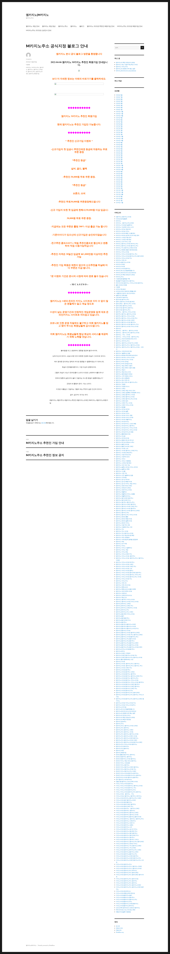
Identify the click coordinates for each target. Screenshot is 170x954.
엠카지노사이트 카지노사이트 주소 (126, 703)
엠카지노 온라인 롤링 (122, 517)
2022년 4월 (119, 182)
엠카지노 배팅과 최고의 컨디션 (125, 440)
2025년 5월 (119, 126)
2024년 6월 (119, 149)
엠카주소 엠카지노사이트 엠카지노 (126, 322)
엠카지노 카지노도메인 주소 (124, 554)
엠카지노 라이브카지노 (122, 421)
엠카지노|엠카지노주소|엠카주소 (125, 641)
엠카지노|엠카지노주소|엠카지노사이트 (127, 645)
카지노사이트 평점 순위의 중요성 (125, 893)
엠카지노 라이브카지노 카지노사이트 (126, 428)
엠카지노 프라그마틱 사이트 (124, 591)
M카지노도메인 (120, 264)
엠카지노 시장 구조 (121, 473)
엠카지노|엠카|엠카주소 (122, 618)
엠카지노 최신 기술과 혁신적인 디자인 (127, 64)
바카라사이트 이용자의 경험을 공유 (126, 291)
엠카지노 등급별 (120, 407)
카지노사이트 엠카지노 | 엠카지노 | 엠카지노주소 (130, 819)
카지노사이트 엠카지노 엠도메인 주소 (126, 831)
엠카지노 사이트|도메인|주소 (124, 452)
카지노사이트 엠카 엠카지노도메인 (126, 800)
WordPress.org (120, 932)
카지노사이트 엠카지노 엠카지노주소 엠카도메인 (130, 841)
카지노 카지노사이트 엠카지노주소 (126, 790)
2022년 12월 (119, 165)
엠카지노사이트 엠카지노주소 (124, 690)
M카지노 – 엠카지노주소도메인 (125, 223)
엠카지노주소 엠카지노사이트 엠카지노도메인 (129, 742)
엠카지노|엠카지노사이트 (123, 630)
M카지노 (28, 67)
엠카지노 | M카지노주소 (123, 341)
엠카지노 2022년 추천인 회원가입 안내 (100, 26)
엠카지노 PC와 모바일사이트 (124, 363)
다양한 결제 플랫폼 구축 (123, 279)
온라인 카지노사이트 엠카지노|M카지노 (127, 773)
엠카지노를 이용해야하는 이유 (124, 659)
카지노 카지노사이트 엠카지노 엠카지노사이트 (129, 786)
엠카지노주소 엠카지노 (122, 728)
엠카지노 (73, 26)
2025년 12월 (119, 111)
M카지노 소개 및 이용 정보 (123, 239)
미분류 (28, 64)
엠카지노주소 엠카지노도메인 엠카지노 (127, 738)
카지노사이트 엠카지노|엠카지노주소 (126, 854)
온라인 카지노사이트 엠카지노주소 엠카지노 (128, 775)
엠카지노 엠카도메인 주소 (123, 500)
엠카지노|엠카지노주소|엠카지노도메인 (127, 643)
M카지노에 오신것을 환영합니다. (125, 270)
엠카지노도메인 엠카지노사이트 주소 (126, 655)
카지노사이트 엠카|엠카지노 (124, 802)
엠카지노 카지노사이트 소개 (124, 568)
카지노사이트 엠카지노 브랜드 (124, 825)
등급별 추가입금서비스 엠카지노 (125, 281)
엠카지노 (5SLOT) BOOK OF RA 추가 (126, 339)
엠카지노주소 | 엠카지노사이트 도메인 (127, 726)
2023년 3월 (119, 159)
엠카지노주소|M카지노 (122, 746)
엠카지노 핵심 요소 (121, 597)
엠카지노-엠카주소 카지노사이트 (125, 599)
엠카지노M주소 (120, 651)
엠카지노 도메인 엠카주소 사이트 (125, 395)
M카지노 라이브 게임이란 (123, 229)
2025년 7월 (119, 122)
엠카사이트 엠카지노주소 (123, 310)
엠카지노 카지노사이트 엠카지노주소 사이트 (128, 577)
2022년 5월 (119, 180)
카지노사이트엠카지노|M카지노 (125, 906)
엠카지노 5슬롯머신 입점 (123, 353)
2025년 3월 (119, 130)
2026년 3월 (119, 105)
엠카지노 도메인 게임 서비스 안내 (125, 390)
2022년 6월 (119, 178)
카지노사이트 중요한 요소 (123, 891)
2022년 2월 (119, 186)
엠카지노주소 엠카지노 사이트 (124, 732)
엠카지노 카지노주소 (122, 66)
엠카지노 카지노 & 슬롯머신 (124, 548)
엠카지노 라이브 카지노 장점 (124, 415)
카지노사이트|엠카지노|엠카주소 (125, 897)
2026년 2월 (119, 107)
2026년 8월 (119, 95)
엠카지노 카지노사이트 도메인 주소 (126, 566)
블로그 (81, 26)
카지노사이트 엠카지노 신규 (124, 827)
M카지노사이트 (120, 266)
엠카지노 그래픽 (120, 384)
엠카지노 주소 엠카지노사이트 (124, 533)
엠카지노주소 (63, 26)
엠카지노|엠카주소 (121, 622)
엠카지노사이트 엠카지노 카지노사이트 (127, 680)
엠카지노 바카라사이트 (122, 438)
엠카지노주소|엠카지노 (122, 748)
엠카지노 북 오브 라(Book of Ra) (125, 442)
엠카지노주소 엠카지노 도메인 (124, 730)
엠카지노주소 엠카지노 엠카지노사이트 (127, 734)
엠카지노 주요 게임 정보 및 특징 (125, 535)
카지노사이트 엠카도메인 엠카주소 (126, 804)
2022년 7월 (119, 176)
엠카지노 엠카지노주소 (122, 512)
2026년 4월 (119, 103)
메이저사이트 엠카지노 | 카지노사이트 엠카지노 (129, 283)
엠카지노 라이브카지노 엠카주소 (125, 426)
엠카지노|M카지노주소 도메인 (124, 612)
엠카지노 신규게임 (121, 477)
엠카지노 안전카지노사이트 (124, 490)
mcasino (28, 59)
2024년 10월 (119, 140)
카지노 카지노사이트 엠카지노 (124, 783)
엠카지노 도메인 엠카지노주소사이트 (126, 399)
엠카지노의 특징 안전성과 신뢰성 (125, 62)
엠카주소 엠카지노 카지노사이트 (125, 316)
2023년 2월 (119, 161)
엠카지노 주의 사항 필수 (123, 537)
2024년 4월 (119, 153)
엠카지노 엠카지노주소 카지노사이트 (126, 515)
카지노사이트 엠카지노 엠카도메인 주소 (127, 835)
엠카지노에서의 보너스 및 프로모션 (126, 711)
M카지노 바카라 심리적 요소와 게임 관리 (127, 235)
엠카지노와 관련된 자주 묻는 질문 (125, 69)
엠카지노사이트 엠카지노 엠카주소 (126, 674)
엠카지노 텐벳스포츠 (122, 587)
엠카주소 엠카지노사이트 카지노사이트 (127, 326)
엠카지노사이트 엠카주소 (123, 670)
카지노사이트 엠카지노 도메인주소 (126, 821)
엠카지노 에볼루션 (121, 492)
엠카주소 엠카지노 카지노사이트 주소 (126, 318)
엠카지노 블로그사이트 (122, 444)
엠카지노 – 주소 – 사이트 (123, 335)
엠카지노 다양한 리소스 (122, 386)
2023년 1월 (119, 163)
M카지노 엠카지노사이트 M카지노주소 (127, 244)
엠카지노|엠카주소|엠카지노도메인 (126, 624)
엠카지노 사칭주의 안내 (122, 457)
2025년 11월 (119, 113)
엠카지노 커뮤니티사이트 (123, 585)
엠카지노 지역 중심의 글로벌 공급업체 (127, 539)
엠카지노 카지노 (120, 546)
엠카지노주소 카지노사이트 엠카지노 (126, 744)
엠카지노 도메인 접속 (122, 401)
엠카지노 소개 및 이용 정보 (123, 463)
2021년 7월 (119, 200)
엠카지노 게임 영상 (48, 26)
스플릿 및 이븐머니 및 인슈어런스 (125, 293)
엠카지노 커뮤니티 (121, 583)
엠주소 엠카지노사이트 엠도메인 (125, 301)
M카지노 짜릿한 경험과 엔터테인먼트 (126, 250)
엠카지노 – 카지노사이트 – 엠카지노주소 (127, 337)
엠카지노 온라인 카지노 (122, 523)
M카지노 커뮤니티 (121, 260)
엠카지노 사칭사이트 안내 (123, 455)
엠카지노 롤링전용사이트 (123, 434)
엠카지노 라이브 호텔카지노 (124, 419)
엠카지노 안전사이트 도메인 (124, 486)
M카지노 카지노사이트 (122, 252)
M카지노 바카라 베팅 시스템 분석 (125, 233)
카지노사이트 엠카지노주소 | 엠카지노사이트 (129, 868)
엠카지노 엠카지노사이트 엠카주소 (126, 508)
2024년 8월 (119, 145)
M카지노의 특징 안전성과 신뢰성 (125, 275)
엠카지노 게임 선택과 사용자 (124, 366)
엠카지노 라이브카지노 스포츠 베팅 (126, 423)
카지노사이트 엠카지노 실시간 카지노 (126, 829)
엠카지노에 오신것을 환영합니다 (125, 709)
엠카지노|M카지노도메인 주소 (124, 606)
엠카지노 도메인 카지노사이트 (124, 405)
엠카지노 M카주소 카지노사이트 (125, 357)
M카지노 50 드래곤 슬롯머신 (124, 225)
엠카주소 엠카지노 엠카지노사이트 (126, 314)
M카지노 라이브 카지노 (122, 231)
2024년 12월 (119, 136)
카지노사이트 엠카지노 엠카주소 (125, 837)
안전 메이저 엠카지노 (122, 297)
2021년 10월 (119, 194)
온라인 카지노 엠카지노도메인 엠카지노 (127, 767)
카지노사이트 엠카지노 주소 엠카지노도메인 (128, 846)
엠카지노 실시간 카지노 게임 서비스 (126, 483)
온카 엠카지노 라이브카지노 (124, 779)
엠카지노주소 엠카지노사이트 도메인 (126, 740)
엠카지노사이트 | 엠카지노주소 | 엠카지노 (128, 663)
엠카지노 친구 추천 (121, 543)
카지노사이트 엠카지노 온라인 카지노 (126, 843)
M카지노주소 (35, 67)
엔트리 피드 (119, 928)
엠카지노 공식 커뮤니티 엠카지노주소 (126, 382)
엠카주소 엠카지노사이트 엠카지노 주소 (127, 324)
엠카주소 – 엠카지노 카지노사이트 (126, 312)
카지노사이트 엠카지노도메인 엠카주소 (127, 856)
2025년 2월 (119, 132)
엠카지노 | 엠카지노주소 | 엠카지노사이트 (128, 345)
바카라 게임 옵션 (121, 289)
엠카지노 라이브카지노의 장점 (124, 432)
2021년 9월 (119, 196)
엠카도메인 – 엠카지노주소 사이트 (126, 304)
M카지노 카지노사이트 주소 (124, 258)
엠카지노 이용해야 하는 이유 (124, 527)
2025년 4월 (119, 128)
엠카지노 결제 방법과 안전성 (124, 374)
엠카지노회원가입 (34, 73)
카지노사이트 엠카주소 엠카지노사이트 (127, 814)
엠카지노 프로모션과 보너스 (124, 595)
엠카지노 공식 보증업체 (122, 378)
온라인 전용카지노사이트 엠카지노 (126, 759)
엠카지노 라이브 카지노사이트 (124, 417)
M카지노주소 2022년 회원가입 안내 (129, 26)
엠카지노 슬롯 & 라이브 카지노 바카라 (127, 467)
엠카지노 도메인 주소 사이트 (124, 403)
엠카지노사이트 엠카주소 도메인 (125, 672)
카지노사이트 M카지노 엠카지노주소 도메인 (128, 798)
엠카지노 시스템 (120, 471)
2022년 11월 (119, 167)
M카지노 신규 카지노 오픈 (123, 241)
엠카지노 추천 (120, 541)
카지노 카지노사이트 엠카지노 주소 (126, 788)
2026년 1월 (119, 109)
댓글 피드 (118, 930)
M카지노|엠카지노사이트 (123, 262)
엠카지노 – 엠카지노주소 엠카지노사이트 (127, 332)
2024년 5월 (119, 151)
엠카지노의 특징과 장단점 (123, 719)
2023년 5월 (119, 155)
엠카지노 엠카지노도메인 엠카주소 (126, 504)
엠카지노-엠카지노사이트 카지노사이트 (127, 601)
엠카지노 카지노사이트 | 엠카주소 (125, 556)
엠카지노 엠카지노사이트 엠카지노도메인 (128, 510)
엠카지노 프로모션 (121, 593)
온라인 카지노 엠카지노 (122, 765)
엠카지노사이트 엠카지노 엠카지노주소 (127, 678)
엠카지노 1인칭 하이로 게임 (124, 351)
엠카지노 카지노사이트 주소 (124, 579)
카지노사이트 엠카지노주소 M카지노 (126, 870)
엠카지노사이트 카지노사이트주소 (126, 705)
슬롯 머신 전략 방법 (121, 295)
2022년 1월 (119, 188)
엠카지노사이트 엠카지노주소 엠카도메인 (128, 692)
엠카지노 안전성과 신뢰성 (123, 488)
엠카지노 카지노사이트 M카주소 (125, 562)
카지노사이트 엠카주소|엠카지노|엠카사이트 (128, 817)
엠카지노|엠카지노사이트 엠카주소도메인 (128, 632)
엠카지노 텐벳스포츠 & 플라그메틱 (126, 589)
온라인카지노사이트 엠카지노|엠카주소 (127, 777)
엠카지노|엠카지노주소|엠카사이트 (126, 639)
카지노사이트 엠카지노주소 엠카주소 (126, 881)
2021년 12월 (119, 190)
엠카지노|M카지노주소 (122, 610)
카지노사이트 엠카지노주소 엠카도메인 (127, 872)
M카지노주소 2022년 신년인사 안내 (38, 30)
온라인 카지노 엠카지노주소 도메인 (126, 771)
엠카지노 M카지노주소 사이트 (124, 359)
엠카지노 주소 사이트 (122, 531)
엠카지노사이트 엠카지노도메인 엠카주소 (128, 684)
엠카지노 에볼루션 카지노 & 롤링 (125, 494)
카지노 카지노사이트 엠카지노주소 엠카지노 (128, 792)
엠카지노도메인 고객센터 (123, 653)
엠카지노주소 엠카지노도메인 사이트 (126, 736)
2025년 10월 (119, 116)
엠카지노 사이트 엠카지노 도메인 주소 (127, 450)
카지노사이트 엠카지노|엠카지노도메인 (127, 852)
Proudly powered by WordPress (46, 945)
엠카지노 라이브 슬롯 (122, 411)
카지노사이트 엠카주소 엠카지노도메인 (127, 812)
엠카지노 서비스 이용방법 (123, 461)
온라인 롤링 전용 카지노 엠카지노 (125, 754)
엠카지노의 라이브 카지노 (123, 715)
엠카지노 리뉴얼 (120, 436)
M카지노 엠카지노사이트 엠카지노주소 (127, 246)
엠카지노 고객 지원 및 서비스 (124, 376)
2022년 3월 (119, 184)
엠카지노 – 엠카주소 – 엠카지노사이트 (127, 330)
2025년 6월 (119, 124)
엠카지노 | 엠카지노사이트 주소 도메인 (127, 343)
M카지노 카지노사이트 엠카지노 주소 (126, 254)
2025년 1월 (119, 134)
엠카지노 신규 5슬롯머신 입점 (124, 475)
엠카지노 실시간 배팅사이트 (124, 481)
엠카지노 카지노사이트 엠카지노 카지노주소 (128, 575)
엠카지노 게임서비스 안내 (123, 372)
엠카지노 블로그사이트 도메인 (124, 446)
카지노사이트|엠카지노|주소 (124, 901)
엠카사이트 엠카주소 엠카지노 (124, 308)
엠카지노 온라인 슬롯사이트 (124, 521)
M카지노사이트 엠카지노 (123, 268)
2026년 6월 (119, 99)
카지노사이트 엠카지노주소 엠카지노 (126, 883)
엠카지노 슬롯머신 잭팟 (122, 469)
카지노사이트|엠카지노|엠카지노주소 (126, 899)
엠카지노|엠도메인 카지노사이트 (125, 614)
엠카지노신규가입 (121, 707)
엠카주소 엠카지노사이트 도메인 (125, 320)
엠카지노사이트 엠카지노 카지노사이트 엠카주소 (130, 682)
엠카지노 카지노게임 (122, 552)
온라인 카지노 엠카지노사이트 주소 (126, 769)
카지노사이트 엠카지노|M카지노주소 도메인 (128, 850)
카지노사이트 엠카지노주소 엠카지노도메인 (128, 885)
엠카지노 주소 (120, 529)
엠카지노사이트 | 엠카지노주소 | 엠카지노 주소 (129, 666)
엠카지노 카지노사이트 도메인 (124, 564)
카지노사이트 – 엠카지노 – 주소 (125, 794)
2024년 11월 (119, 138)
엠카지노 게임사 (120, 370)
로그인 (43, 423)
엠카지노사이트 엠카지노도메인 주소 (126, 688)
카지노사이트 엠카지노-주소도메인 (126, 848)
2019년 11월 (119, 202)
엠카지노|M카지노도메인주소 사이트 (126, 608)
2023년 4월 (119, 157)
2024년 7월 (119, 147)
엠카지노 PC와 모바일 (122, 361)
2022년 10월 (119, 169)
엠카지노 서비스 (120, 459)
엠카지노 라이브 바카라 (122, 409)
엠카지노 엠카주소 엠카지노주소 (125, 502)
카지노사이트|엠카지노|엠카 (124, 895)
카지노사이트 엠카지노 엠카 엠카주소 (126, 833)
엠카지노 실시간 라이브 (122, 479)
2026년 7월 (119, 97)
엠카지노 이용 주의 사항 (123, 525)
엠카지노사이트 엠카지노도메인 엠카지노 (128, 686)
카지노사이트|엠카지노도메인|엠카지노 (127, 903)
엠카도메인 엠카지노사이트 (124, 306)
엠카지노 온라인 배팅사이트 (124, 519)
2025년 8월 (119, 120)
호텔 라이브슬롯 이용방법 (123, 912)
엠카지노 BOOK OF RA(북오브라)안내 (126, 355)
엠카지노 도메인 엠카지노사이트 (125, 397)
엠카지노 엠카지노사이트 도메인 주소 (126, 506)
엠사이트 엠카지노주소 (122, 299)
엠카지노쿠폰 (120, 750)
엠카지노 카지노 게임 (122, 550)
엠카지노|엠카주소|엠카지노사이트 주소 (127, 628)
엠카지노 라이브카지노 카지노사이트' (126, 430)
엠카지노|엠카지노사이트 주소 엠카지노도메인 (129, 635)
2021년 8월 (119, 198)
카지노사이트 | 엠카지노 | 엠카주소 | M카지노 (129, 796)
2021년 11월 (119, 192)
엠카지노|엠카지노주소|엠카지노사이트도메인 (129, 647)
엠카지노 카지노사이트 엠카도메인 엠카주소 (128, 572)
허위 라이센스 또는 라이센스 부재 (125, 910)
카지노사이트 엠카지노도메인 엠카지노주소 (128, 858)
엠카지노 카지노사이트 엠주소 (124, 570)
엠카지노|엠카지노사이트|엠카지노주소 (127, 637)
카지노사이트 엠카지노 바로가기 (125, 823)
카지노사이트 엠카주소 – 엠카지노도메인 (127, 808)
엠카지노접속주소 (121, 721)
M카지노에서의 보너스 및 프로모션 (126, 71)
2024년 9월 (119, 142)
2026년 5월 (119, 101)
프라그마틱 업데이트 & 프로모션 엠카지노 (128, 908)
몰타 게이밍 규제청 (121, 285)
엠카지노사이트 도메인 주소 (124, 668)
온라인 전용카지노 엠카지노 (124, 757)
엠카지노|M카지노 (37, 14)
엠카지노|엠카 (120, 616)
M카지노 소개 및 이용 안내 (123, 237)
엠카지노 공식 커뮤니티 (122, 380)
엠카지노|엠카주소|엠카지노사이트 (126, 626)
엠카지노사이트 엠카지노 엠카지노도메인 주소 (129, 676)
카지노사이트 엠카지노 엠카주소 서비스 (127, 839)
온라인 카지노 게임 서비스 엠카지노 (126, 761)
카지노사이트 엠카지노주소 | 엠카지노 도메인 (129, 866)
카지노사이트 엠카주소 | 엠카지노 (125, 810)
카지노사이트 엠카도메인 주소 (124, 806)
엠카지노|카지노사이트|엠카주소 (125, 649)
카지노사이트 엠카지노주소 (124, 864)
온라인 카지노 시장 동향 (123, 763)
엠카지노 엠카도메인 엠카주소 (124, 498)
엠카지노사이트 (120, 661)
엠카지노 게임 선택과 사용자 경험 (125, 368)
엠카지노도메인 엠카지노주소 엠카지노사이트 (129, 657)
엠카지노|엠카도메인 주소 (123, 620)
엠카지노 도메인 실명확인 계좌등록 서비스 (128, 392)
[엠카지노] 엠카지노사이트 (123, 217)
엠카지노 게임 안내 (32, 26)
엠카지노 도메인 (120, 388)
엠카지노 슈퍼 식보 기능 (123, 465)
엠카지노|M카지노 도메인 (123, 603)
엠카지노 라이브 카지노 (122, 413)
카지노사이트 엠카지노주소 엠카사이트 (127, 879)
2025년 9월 (119, 118)
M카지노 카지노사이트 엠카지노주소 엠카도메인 (130, 256)
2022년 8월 (119, 173)
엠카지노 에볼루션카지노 (123, 496)
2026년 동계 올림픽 (121, 219)
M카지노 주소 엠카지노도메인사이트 (126, 248)
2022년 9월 (119, 171)
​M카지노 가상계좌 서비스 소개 (125, 227)
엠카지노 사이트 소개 (122, 448)
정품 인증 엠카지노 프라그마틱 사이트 (127, 781)
